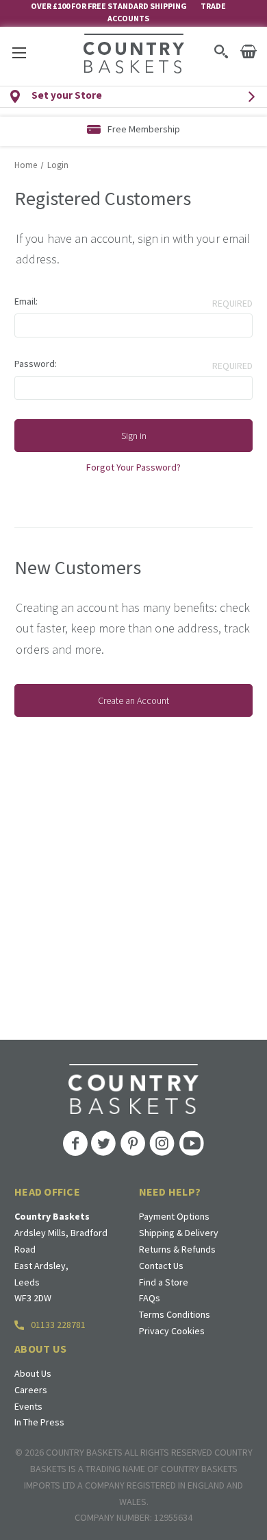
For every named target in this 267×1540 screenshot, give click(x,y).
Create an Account (133, 700)
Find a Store (163, 1282)
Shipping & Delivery (178, 1233)
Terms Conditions (174, 1314)
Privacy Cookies (172, 1331)
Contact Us (161, 1265)
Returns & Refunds (177, 1249)
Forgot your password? (133, 467)
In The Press (39, 1422)
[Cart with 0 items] (248, 51)
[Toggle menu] (19, 52)
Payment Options (174, 1216)
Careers (30, 1390)
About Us (32, 1373)
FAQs (149, 1298)
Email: (26, 301)
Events (28, 1406)
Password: (35, 363)
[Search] (221, 51)
